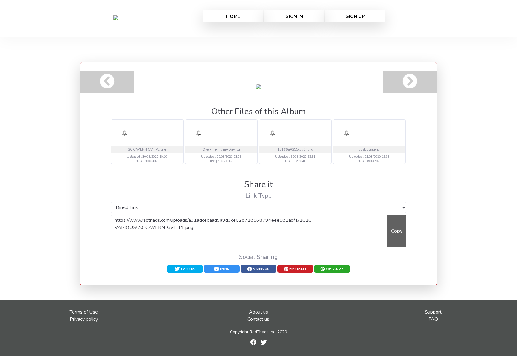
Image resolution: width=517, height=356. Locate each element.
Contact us (258, 319)
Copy (396, 231)
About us (258, 312)
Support (433, 312)
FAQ (433, 319)
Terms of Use (84, 312)
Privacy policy (84, 319)
